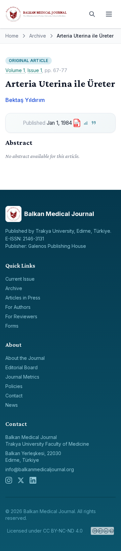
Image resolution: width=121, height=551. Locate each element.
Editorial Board (21, 367)
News (11, 405)
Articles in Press (22, 297)
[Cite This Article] (94, 123)
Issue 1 (35, 70)
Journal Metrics (22, 377)
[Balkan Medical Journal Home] (43, 14)
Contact (14, 395)
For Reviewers (21, 316)
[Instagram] (8, 480)
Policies (14, 386)
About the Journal (25, 358)
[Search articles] (92, 14)
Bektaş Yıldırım (25, 100)
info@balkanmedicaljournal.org (39, 469)
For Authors (18, 307)
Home (11, 36)
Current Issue (20, 279)
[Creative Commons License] (102, 531)
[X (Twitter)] (20, 480)
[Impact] (85, 123)
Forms (11, 326)
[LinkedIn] (33, 480)
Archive (37, 36)
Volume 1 (15, 70)
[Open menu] (109, 14)
